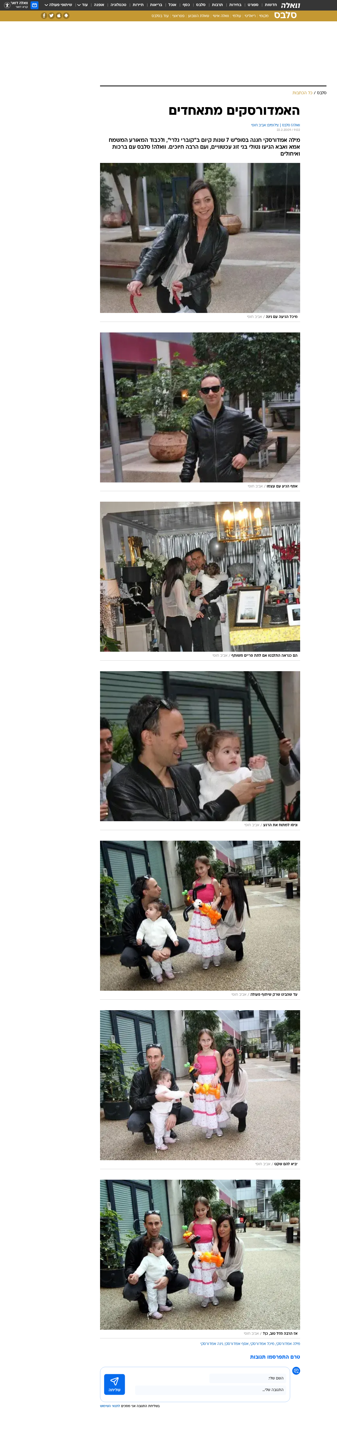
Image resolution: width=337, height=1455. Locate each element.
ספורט (253, 5)
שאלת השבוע (198, 16)
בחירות (235, 5)
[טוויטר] (51, 15)
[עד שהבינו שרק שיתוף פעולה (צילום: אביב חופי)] (200, 920)
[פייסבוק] (44, 15)
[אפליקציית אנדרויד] (66, 15)
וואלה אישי (221, 16)
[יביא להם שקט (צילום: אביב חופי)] (200, 1089)
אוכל (172, 5)
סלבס (201, 5)
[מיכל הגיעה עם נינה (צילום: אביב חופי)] (200, 242)
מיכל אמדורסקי (262, 1344)
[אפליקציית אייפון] (59, 15)
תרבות (217, 5)
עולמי (236, 16)
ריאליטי (250, 16)
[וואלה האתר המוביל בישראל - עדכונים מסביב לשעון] (290, 5)
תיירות (138, 5)
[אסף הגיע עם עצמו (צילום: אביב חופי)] (200, 411)
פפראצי (178, 16)
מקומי (264, 16)
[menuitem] (268, 5)
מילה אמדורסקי (288, 1344)
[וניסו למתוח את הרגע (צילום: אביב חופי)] (200, 750)
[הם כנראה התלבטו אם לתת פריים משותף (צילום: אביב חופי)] (200, 581)
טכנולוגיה (118, 5)
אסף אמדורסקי (237, 1344)
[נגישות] (7, 5)
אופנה (99, 5)
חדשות (271, 5)
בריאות (156, 5)
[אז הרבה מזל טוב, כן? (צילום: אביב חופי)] (200, 1259)
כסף (186, 5)
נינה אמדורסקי (211, 1344)
